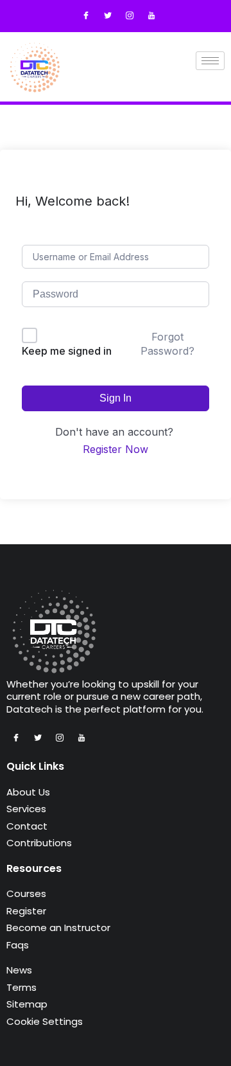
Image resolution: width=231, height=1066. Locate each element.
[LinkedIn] (151, 16)
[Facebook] (86, 16)
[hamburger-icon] (210, 60)
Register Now (115, 449)
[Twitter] (107, 16)
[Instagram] (129, 16)
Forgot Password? (167, 343)
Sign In (115, 398)
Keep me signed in (67, 350)
